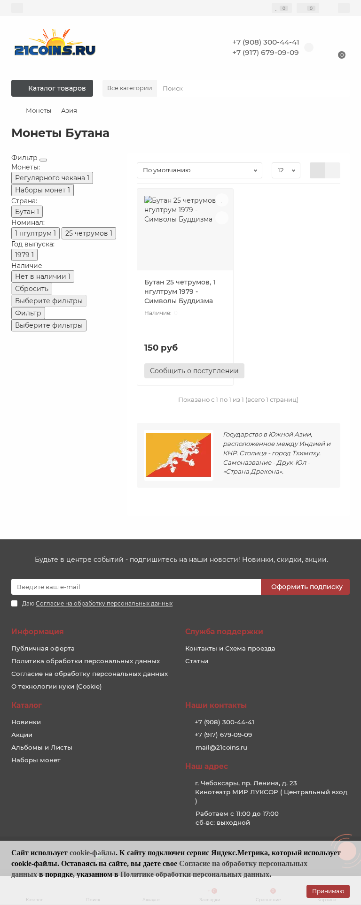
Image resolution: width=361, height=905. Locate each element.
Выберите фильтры (49, 301)
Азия (69, 110)
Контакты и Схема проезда (230, 648)
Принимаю (328, 891)
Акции (21, 734)
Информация (37, 631)
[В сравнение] (221, 217)
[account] (344, 8)
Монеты (38, 110)
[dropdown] (17, 8)
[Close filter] (43, 160)
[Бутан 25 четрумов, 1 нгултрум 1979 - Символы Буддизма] (185, 233)
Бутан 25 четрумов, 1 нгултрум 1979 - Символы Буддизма (179, 291)
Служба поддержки (224, 631)
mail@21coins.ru (221, 747)
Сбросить (31, 288)
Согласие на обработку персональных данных (89, 673)
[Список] (332, 170)
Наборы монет (36, 760)
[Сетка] (317, 170)
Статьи (196, 661)
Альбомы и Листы (41, 747)
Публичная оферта (43, 648)
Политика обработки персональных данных (85, 661)
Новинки (26, 722)
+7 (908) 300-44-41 (265, 42)
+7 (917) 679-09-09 (265, 52)
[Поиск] (339, 88)
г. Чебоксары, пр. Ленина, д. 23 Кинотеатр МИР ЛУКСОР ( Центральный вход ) (271, 792)
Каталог (26, 705)
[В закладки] (221, 200)
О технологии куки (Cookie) (56, 686)
